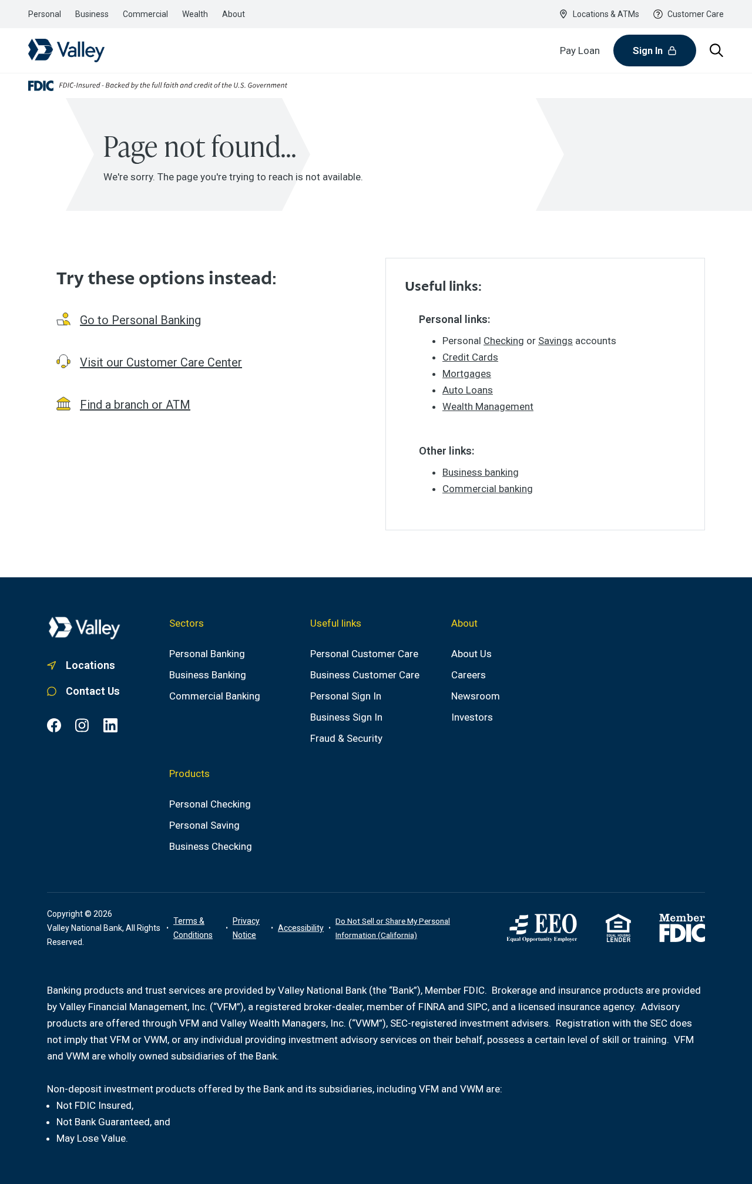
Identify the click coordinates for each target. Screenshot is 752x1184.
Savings (555, 341)
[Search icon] (717, 50)
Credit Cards (470, 357)
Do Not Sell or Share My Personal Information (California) (392, 928)
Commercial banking (487, 489)
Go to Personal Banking (140, 320)
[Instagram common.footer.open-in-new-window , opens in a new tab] (82, 725)
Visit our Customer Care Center (161, 362)
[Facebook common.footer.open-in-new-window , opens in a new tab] (54, 725)
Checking (504, 341)
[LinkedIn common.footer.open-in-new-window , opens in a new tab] (110, 725)
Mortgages (466, 373)
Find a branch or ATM (135, 405)
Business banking (480, 472)
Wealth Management (487, 406)
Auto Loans (467, 390)
